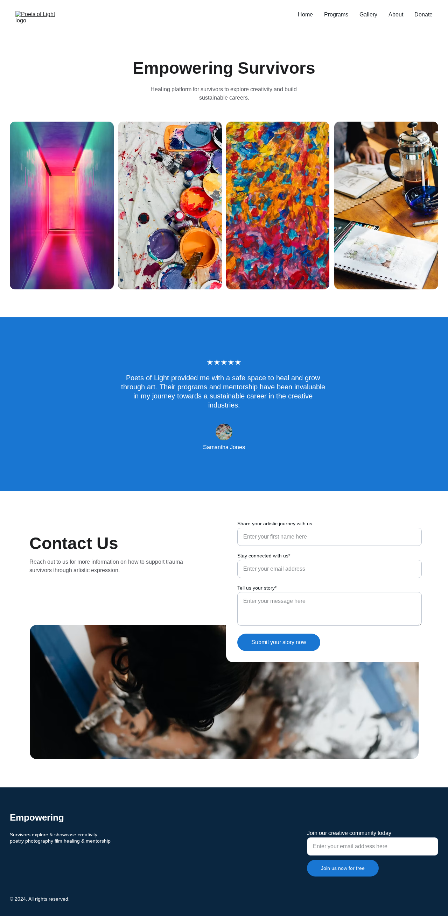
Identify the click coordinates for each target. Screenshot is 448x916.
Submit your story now (278, 642)
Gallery (368, 14)
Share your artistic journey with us (274, 523)
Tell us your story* (256, 588)
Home (305, 14)
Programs (336, 14)
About (395, 14)
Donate (423, 14)
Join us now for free (343, 868)
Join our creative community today (349, 833)
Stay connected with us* (263, 555)
